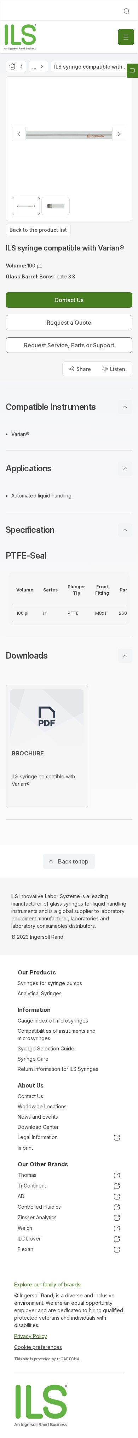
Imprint (25, 1148)
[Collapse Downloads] (125, 656)
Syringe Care (33, 1059)
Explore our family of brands (47, 1284)
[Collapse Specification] (125, 530)
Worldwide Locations (42, 1106)
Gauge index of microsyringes (53, 1021)
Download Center (38, 1127)
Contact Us (30, 1096)
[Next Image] (119, 134)
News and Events (38, 1117)
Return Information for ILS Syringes (58, 1069)
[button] (69, 407)
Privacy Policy (30, 1336)
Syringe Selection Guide (46, 1048)
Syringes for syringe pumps (50, 983)
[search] (127, 11)
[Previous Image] (19, 134)
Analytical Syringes (40, 993)
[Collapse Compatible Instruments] (125, 407)
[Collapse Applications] (125, 468)
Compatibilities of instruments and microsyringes (57, 1034)
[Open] (126, 37)
